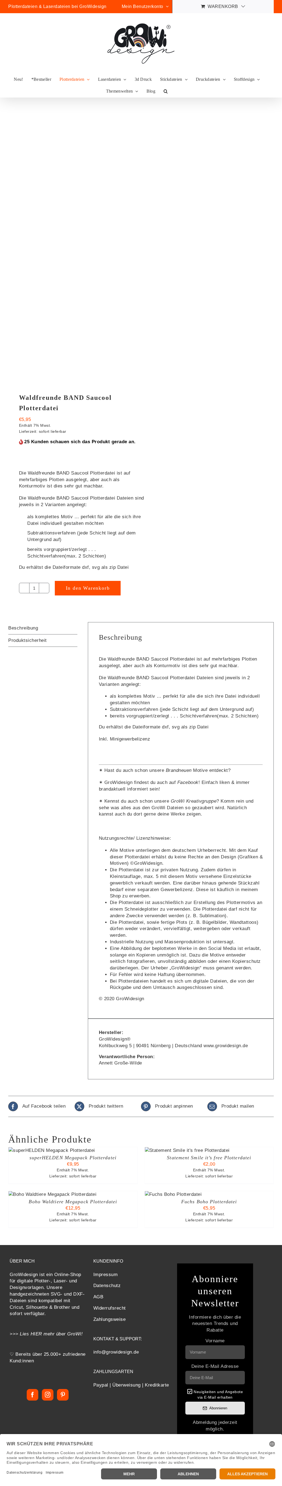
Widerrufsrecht (109, 1308)
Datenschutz (107, 1285)
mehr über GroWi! (63, 1334)
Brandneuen (179, 770)
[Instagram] (48, 1395)
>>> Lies (20, 1334)
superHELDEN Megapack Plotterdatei (72, 1157)
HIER (36, 1334)
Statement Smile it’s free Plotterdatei (209, 1157)
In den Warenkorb (88, 588)
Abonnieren (218, 1408)
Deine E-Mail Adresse (215, 1366)
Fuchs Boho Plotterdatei (209, 1201)
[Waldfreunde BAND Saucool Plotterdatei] (72, 245)
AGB (98, 1296)
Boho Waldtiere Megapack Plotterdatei (73, 1201)
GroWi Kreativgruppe (194, 801)
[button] (166, 91)
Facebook (188, 782)
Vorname (215, 1340)
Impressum (105, 1274)
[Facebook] (33, 1395)
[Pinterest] (63, 1395)
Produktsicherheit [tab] (27, 640)
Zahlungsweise (109, 1319)
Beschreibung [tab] (23, 628)
